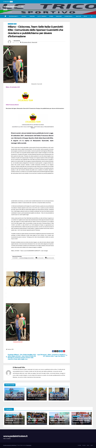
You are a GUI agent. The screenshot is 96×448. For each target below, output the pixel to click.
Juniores (32, 16)
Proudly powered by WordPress (9, 445)
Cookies (84, 445)
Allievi (7, 390)
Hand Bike (59, 16)
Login (92, 445)
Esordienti (8, 392)
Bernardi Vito (17, 40)
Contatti (79, 445)
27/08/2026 (9, 422)
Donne (51, 16)
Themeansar (28, 445)
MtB (29, 416)
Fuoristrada (68, 16)
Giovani (23, 16)
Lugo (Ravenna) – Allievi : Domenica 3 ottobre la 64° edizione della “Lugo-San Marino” (51, 355)
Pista (85, 16)
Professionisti (13, 16)
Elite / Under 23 (76, 416)
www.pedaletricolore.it (15, 436)
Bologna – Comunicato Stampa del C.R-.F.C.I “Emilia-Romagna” (14, 395)
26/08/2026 (54, 422)
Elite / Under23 (42, 16)
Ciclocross (10, 23)
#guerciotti (34, 42)
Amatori (78, 16)
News (15, 23)
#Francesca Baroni (26, 42)
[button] (91, 16)
